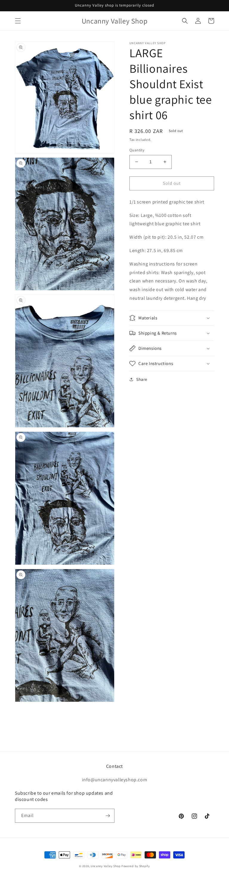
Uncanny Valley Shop (105, 866)
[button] (17, 20)
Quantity (136, 150)
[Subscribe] (107, 816)
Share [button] (141, 379)
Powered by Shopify (135, 866)
